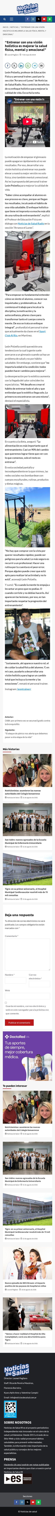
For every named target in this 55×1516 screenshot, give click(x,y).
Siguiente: (26, 733)
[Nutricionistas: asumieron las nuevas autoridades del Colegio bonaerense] (27, 770)
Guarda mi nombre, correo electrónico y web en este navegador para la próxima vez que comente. (27, 1010)
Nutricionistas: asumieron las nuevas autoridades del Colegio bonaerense (23, 792)
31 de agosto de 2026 (30, 797)
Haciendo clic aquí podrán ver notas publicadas (26, 1464)
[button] (4, 19)
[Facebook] (27, 19)
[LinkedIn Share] (21, 65)
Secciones (27, 1496)
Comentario (11, 936)
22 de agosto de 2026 (30, 899)
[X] (38, 19)
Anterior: (27, 720)
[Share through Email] (41, 65)
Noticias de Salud (13, 797)
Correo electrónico (35, 976)
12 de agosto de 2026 (30, 1343)
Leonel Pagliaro (13, 55)
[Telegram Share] (34, 65)
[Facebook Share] (7, 65)
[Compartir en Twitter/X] (14, 65)
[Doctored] (27, 1056)
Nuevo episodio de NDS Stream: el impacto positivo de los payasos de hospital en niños (25, 1285)
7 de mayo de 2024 (29, 55)
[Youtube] (44, 19)
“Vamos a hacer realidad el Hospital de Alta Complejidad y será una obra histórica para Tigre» (25, 1336)
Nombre (10, 974)
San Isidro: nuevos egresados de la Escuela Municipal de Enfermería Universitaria (25, 841)
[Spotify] (49, 19)
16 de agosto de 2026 (28, 1290)
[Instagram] (33, 19)
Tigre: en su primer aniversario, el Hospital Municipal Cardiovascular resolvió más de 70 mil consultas (26, 892)
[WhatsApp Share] (28, 65)
